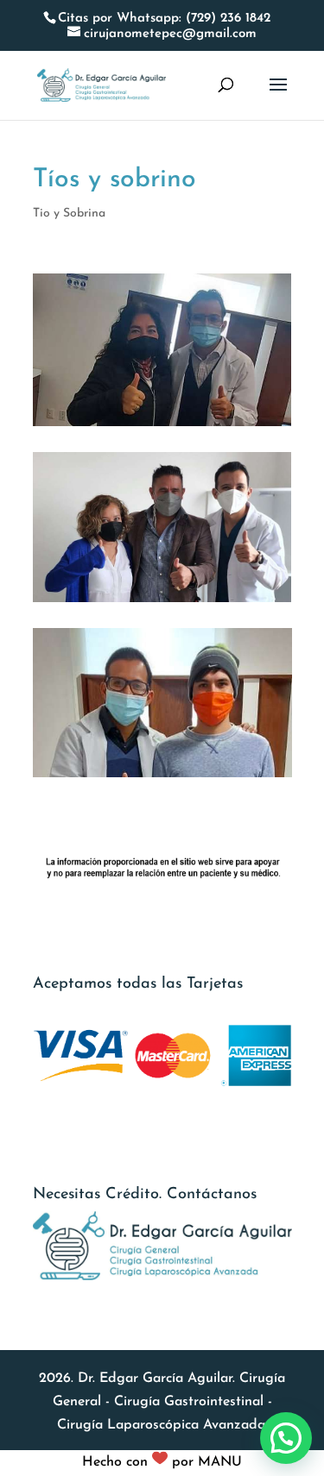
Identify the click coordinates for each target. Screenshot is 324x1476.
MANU (220, 1462)
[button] (286, 1438)
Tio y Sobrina (69, 213)
